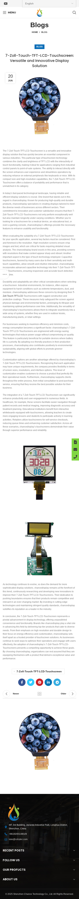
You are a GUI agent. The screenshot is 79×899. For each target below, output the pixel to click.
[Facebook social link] (22, 682)
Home (35, 32)
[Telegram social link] (57, 682)
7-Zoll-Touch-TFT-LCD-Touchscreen (39, 671)
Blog (44, 32)
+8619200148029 (18, 834)
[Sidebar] (4, 274)
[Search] (74, 12)
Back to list (39, 693)
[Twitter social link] (30, 682)
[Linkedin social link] (48, 682)
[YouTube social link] (6, 3)
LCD (20, 296)
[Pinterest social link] (39, 682)
